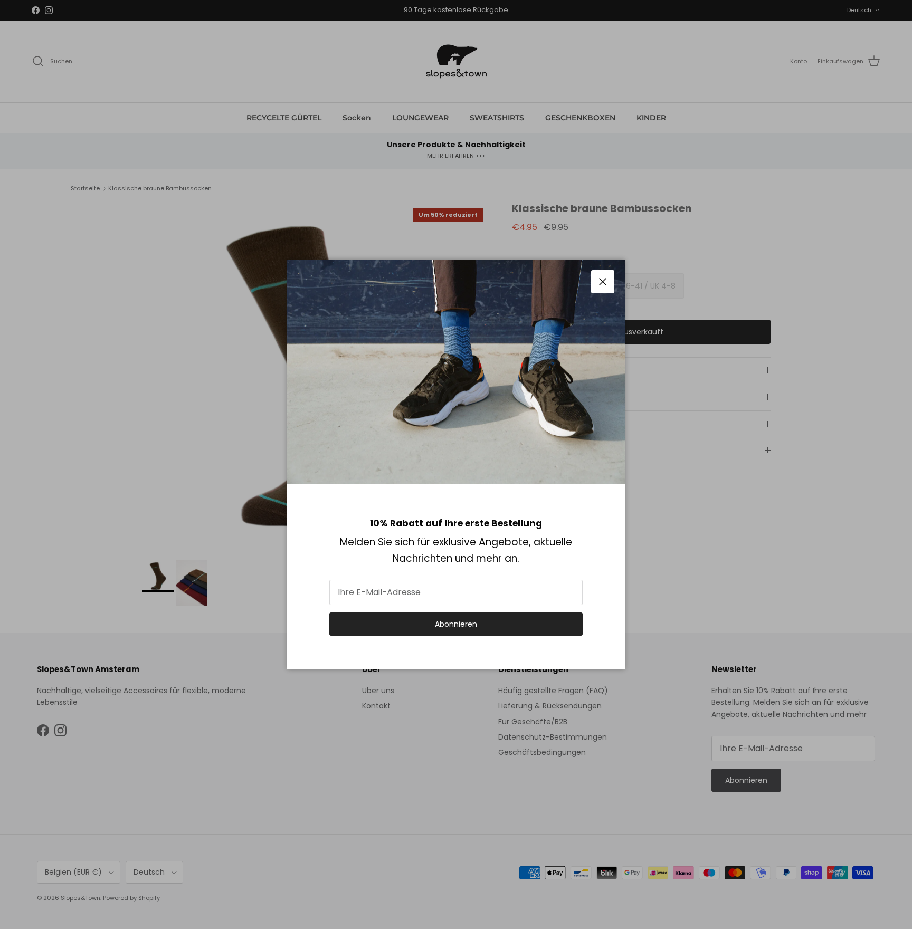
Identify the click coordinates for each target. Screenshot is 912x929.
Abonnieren (456, 624)
